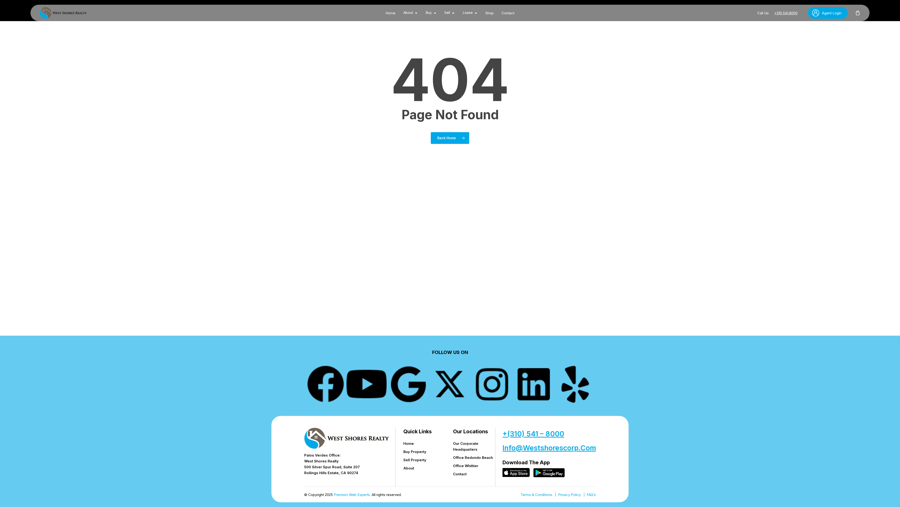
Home (408, 443)
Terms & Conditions (536, 494)
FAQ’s (591, 494)
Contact (460, 474)
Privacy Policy (569, 494)
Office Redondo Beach (473, 457)
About (408, 468)
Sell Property (414, 460)
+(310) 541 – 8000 (533, 434)
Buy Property (414, 451)
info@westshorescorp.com (549, 448)
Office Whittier (465, 466)
